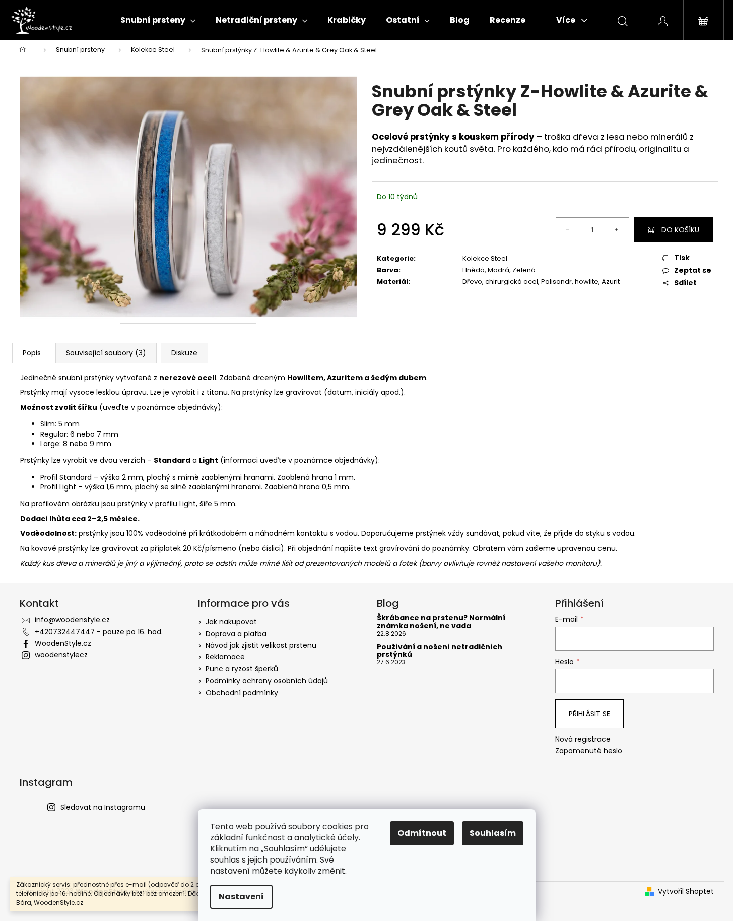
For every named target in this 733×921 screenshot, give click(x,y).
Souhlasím (493, 833)
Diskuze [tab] (184, 353)
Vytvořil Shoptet (686, 891)
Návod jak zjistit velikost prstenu (261, 645)
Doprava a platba (236, 634)
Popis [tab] (32, 353)
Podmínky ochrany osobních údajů (267, 681)
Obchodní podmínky (242, 693)
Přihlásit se (589, 714)
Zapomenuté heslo (588, 751)
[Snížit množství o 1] (568, 230)
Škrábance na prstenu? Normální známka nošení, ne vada (441, 622)
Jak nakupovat (231, 622)
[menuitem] (158, 20)
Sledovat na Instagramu (102, 807)
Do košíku (680, 230)
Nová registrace (583, 739)
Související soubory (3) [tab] (106, 353)
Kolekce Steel (484, 258)
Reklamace (225, 657)
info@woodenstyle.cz (72, 620)
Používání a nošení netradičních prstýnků (439, 651)
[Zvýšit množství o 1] (617, 230)
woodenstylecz (61, 655)
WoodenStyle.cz (63, 643)
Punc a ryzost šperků (242, 669)
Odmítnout (421, 833)
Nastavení (241, 896)
